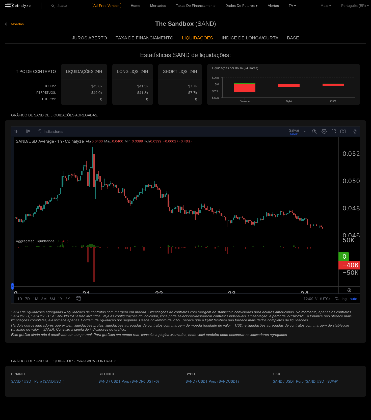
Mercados (158, 6)
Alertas (273, 6)
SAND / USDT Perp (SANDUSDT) (38, 381)
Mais (324, 6)
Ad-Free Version (106, 6)
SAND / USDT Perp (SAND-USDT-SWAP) (305, 381)
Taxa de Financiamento (144, 37)
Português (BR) (353, 6)
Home (135, 6)
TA (291, 6)
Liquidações (197, 37)
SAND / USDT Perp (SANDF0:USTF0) (128, 381)
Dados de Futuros (240, 6)
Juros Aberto (89, 37)
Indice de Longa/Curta (250, 37)
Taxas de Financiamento (196, 6)
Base (293, 37)
